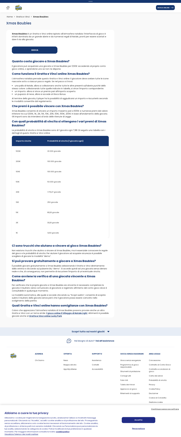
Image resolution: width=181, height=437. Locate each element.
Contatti (95, 365)
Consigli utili (125, 376)
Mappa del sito (69, 365)
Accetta (138, 420)
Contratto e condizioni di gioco (159, 370)
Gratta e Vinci (23, 17)
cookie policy (62, 431)
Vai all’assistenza (104, 341)
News (65, 360)
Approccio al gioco (128, 389)
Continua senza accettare (165, 409)
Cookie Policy (154, 389)
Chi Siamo (39, 360)
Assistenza (96, 360)
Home (10, 17)
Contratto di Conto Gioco (160, 365)
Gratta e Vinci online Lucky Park (45, 316)
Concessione (154, 360)
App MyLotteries (70, 369)
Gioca (34, 50)
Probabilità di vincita (158, 380)
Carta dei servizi (156, 376)
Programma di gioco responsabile (129, 366)
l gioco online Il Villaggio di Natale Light (67, 313)
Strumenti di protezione (130, 371)
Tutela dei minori (127, 385)
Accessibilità (97, 369)
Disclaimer (153, 393)
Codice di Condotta (157, 398)
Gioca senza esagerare (130, 360)
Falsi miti (124, 380)
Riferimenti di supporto (130, 393)
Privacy (152, 385)
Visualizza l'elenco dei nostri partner (21, 434)
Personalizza (138, 428)
